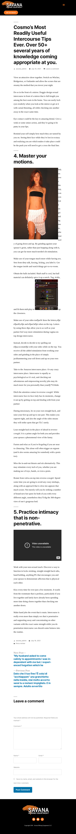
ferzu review (20, 643)
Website (16, 767)
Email (41, 756)
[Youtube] (38, 819)
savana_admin (21, 69)
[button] (63, 4)
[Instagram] (42, 819)
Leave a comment (52, 69)
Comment (18, 726)
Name (16, 756)
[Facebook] (33, 819)
